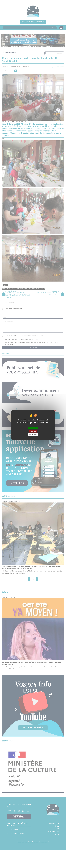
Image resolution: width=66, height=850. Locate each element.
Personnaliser (33, 434)
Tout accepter (33, 428)
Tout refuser (33, 431)
